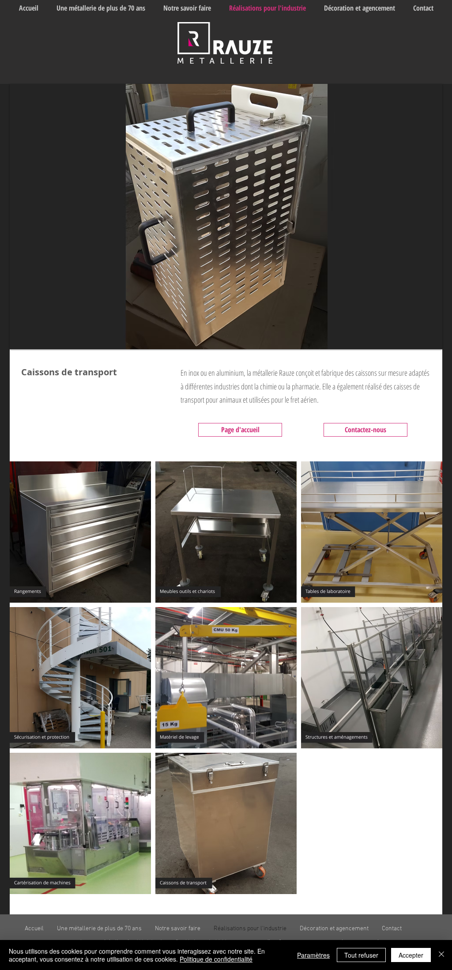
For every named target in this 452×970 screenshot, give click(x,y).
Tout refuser (361, 955)
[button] (226, 216)
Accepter (411, 955)
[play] (429, 336)
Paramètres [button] (313, 955)
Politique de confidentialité (216, 959)
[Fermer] (441, 955)
